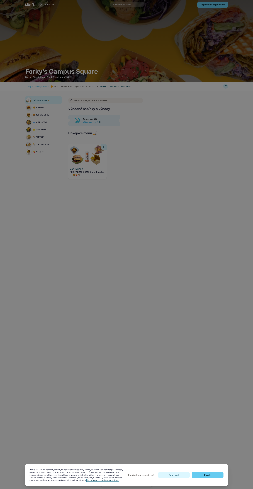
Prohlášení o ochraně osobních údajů (102, 480)
